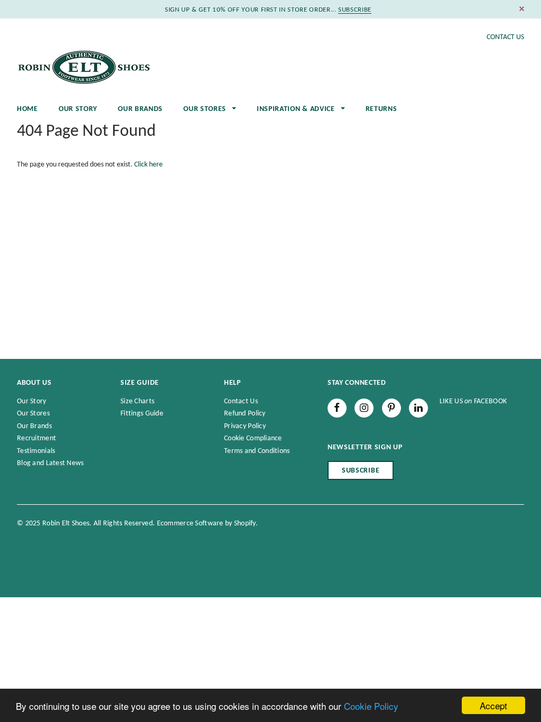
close (521, 8)
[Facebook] (337, 408)
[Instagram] (364, 408)
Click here (148, 165)
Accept (493, 705)
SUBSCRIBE (354, 9)
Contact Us (505, 37)
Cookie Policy (371, 705)
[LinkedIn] (418, 408)
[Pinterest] (391, 408)
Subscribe (360, 471)
